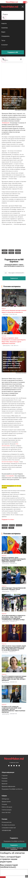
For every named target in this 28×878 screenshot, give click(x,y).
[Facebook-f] (8, 765)
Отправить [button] (3, 877)
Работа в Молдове (7, 807)
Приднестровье (6, 801)
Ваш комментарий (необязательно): (9, 866)
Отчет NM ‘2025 (6, 812)
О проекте (5, 775)
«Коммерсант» (6, 123)
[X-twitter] (11, 765)
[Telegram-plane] (19, 765)
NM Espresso (5, 799)
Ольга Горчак (6, 107)
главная (4, 250)
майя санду (11, 525)
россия (4, 252)
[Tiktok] (16, 765)
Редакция (4, 778)
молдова (18, 250)
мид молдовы (19, 525)
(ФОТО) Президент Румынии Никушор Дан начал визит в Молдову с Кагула (14, 588)
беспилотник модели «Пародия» (10, 461)
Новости (4, 308)
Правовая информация (8, 786)
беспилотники (5, 525)
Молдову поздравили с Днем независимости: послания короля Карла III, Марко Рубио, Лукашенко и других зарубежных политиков (14, 560)
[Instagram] (14, 765)
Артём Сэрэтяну (6, 345)
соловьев (18, 252)
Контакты (4, 781)
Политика (5, 93)
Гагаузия (4, 804)
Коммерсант (11, 250)
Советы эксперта (6, 809)
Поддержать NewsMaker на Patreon (12, 789)
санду (11, 252)
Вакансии (4, 783)
